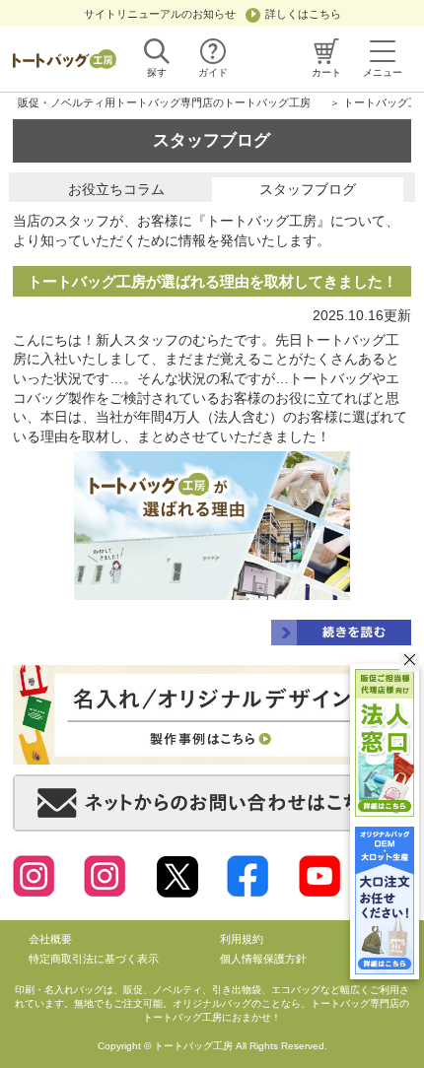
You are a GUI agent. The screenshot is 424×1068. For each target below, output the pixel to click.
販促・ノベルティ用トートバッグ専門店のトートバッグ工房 (164, 102)
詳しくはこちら (303, 14)
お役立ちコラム (116, 189)
